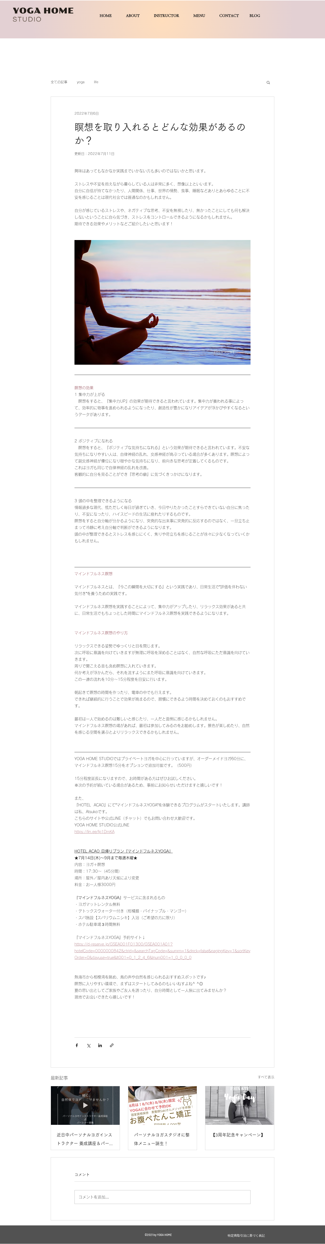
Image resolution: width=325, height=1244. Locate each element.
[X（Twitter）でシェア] (88, 1045)
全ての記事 (59, 82)
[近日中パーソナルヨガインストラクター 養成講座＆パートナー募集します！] (85, 1105)
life (96, 82)
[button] (268, 82)
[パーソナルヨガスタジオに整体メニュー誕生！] (162, 1105)
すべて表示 (266, 1077)
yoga (80, 82)
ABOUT (133, 15)
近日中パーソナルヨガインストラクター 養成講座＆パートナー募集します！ (85, 1140)
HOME (106, 15)
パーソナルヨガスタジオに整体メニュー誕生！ (162, 1139)
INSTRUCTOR (166, 15)
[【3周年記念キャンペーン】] (239, 1105)
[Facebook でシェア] (76, 1045)
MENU (199, 15)
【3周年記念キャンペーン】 (238, 1135)
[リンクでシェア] (111, 1045)
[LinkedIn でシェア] (100, 1045)
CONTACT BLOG (243, 15)
